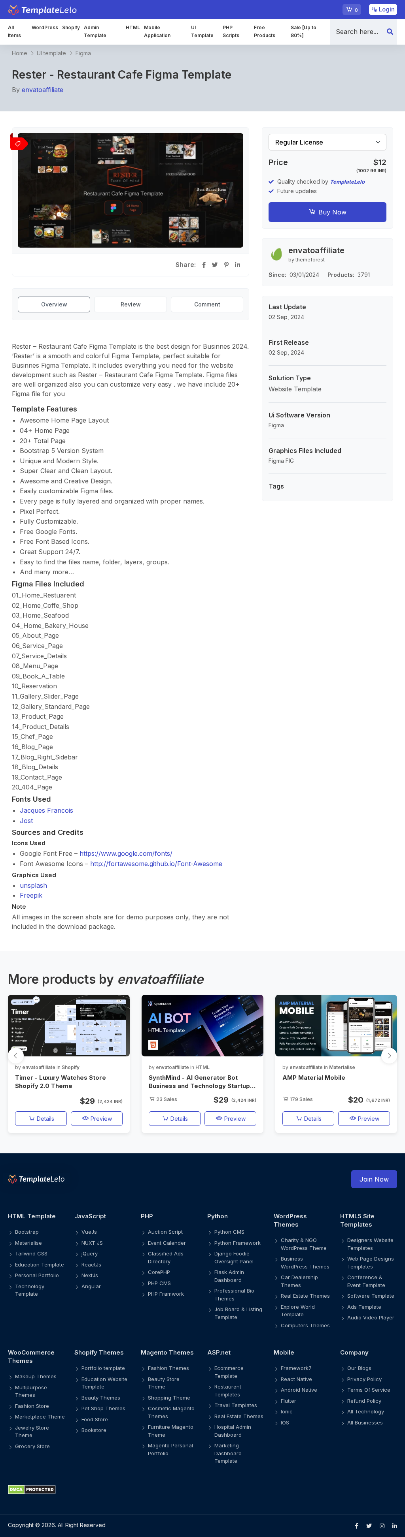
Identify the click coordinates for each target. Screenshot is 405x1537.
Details (44, 1118)
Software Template (370, 1296)
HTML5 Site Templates (357, 1220)
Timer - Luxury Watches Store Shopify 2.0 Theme (60, 1082)
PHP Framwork (166, 1294)
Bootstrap (27, 1232)
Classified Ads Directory (166, 1257)
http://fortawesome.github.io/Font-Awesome (156, 864)
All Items (14, 31)
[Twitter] (369, 1526)
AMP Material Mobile (313, 1077)
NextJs (89, 1275)
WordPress (45, 27)
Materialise (342, 1067)
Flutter (288, 1401)
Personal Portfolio (37, 1275)
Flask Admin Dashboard (229, 1276)
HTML (133, 27)
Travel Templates (235, 1405)
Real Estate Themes (305, 1296)
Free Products (264, 31)
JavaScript (90, 1216)
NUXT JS (92, 1243)
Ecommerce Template (229, 1372)
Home (19, 53)
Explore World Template (298, 1311)
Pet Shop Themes (103, 1408)
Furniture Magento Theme (170, 1431)
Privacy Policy (364, 1379)
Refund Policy (364, 1401)
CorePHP (159, 1272)
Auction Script (165, 1232)
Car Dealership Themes (299, 1281)
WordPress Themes (290, 1220)
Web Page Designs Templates (370, 1262)
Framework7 (296, 1368)
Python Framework (237, 1243)
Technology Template (29, 1290)
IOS (285, 1422)
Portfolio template (103, 1368)
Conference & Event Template (366, 1281)
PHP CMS (159, 1283)
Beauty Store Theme (164, 1383)
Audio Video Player (370, 1317)
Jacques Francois (46, 810)
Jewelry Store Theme (32, 1431)
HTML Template (32, 1216)
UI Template (202, 31)
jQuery (89, 1253)
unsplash (33, 885)
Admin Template (95, 31)
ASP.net (219, 1352)
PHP (147, 1216)
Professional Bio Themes (234, 1294)
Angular (91, 1286)
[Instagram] (382, 1526)
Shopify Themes (99, 1352)
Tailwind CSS (31, 1253)
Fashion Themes (168, 1368)
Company (354, 1352)
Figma (83, 53)
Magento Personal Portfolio (170, 1449)
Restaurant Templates (227, 1390)
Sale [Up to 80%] (303, 31)
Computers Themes (305, 1325)
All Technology (365, 1411)
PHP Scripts (231, 31)
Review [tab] (131, 304)
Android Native (299, 1390)
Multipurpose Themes (31, 1391)
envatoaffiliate (42, 90)
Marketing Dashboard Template (228, 1453)
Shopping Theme (169, 1397)
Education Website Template (104, 1383)
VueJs (89, 1232)
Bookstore (93, 1430)
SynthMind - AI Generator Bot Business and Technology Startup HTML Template (199, 1082)
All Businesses (365, 1422)
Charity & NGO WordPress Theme (304, 1244)
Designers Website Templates (370, 1244)
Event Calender (167, 1243)
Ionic (287, 1411)
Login (386, 9)
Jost (26, 821)
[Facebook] (356, 1526)
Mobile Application (157, 31)
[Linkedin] (394, 1526)
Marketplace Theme (40, 1416)
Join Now (374, 1179)
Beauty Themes (100, 1397)
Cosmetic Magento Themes (171, 1412)
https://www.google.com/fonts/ (125, 853)
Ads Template (364, 1307)
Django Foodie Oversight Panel (234, 1257)
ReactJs (91, 1264)
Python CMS (229, 1232)
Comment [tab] (207, 304)
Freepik (31, 895)
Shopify (71, 27)
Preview (100, 1118)
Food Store (94, 1419)
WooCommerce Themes (31, 1356)
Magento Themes (167, 1352)
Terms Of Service (368, 1390)
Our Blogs (359, 1368)
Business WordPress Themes (305, 1262)
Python (217, 1216)
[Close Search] (390, 32)
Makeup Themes (36, 1376)
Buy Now (331, 212)
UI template (51, 53)
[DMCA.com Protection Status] (202, 1489)
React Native (296, 1379)
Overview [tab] (54, 304)
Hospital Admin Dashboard (232, 1431)
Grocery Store (32, 1446)
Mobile (284, 1352)
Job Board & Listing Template (238, 1313)
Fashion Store (32, 1406)
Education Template (39, 1264)
